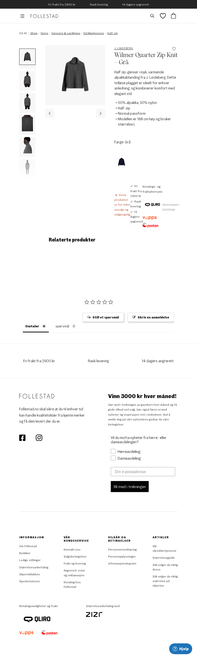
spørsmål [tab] (62, 326)
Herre (44, 33)
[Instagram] (39, 437)
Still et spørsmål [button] (105, 317)
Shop (33, 33)
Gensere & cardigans (65, 33)
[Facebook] (22, 437)
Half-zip (112, 33)
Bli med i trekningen (130, 486)
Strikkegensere (93, 33)
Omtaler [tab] (32, 326)
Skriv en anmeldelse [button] (153, 317)
